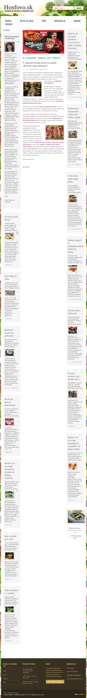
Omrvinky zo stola (11, 277)
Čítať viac (9, 265)
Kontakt (77, 20)
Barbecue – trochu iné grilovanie (10, 332)
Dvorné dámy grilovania (74, 312)
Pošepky (9, 24)
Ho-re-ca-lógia (27, 20)
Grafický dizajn (7, 694)
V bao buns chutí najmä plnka (73, 178)
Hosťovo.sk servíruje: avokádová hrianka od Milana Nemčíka (10, 470)
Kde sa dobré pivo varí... (10, 538)
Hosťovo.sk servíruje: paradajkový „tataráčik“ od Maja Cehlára (74, 443)
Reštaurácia (36, 69)
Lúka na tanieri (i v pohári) (11, 592)
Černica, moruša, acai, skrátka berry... (74, 376)
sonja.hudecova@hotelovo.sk (74, 679)
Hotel (4, 671)
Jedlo (41, 69)
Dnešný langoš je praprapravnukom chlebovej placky (76, 246)
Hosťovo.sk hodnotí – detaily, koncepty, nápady (30, 682)
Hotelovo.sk (60, 20)
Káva (4, 675)
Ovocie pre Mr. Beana (11, 218)
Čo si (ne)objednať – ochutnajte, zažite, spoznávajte (42, 58)
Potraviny (45, 69)
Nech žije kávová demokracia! (10, 402)
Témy (44, 20)
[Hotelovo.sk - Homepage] (19, 8)
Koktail (8, 20)
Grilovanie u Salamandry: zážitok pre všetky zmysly (74, 113)
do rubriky (26, 167)
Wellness (5, 678)
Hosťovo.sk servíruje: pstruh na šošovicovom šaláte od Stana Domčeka (74, 41)
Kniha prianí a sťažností (55, 682)
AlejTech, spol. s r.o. (37, 694)
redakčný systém (20, 694)
